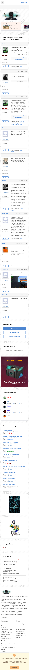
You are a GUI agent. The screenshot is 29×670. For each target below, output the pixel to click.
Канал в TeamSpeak (20, 629)
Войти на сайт (24, 2)
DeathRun (3, 651)
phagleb (10, 439)
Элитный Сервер (5, 645)
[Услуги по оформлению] (14, 504)
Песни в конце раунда (9, 478)
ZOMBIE (3, 649)
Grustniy (4, 127)
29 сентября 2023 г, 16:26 (21, 96)
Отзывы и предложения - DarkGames (12, 436)
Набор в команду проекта (10, 460)
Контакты (3, 636)
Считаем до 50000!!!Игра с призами (12, 448)
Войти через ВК (15, 332)
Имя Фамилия (10, 451)
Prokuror (5, 547)
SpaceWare (9, 487)
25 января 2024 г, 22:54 (22, 213)
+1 (18, 559)
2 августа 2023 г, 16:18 (22, 44)
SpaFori (12, 67)
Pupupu (21, 67)
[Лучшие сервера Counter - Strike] (11, 15)
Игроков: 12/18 (12, 27)
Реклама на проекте (6, 638)
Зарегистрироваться (14, 336)
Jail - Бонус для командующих (11, 454)
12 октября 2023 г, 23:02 (21, 127)
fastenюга (13, 240)
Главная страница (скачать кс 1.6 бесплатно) (11, 7)
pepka (8, 457)
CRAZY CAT (9, 445)
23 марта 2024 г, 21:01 (22, 294)
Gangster (17, 67)
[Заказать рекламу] (14, 527)
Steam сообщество (20, 631)
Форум (25, 7)
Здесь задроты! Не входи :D (8, 644)
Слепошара (5, 71)
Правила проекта (5, 626)
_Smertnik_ (9, 433)
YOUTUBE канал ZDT (21, 633)
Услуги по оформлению (9, 472)
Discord (17, 627)
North (21, 66)
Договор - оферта (5, 634)
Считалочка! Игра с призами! (10, 442)
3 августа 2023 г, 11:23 (22, 71)
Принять (14, 667)
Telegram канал (19, 626)
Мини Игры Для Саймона (9, 484)
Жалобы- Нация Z (7, 430)
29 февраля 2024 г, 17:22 (21, 243)
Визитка (18, 637)
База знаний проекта (6, 624)
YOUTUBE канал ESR (21, 635)
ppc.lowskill (10, 481)
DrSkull (4, 180)
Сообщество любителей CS (8, 647)
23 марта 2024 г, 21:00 (22, 269)
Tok (9, 547)
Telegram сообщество (21, 624)
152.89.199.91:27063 (13, 28)
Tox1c (3, 43)
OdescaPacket (5, 269)
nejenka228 (5, 213)
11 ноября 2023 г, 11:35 (22, 180)
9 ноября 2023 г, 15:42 (22, 155)
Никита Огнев (14, 124)
